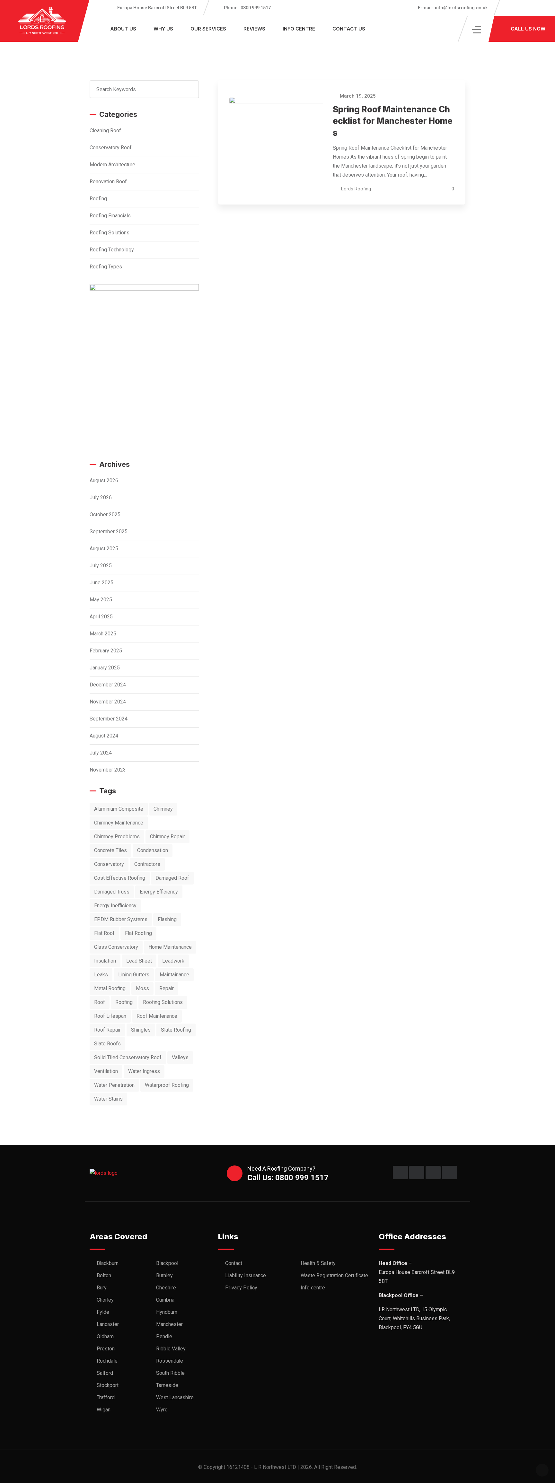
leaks (101, 975)
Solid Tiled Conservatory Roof (128, 1057)
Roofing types (106, 267)
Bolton (104, 1275)
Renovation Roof (108, 182)
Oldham (105, 1336)
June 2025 (101, 583)
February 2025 (106, 651)
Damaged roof (172, 878)
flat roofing (138, 933)
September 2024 (109, 719)
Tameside (167, 1385)
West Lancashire (175, 1397)
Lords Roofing (356, 189)
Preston (106, 1349)
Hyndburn (166, 1312)
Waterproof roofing (167, 1085)
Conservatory (109, 864)
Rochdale (107, 1361)
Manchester (169, 1324)
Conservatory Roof (111, 147)
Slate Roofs (107, 1044)
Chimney (163, 809)
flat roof (104, 933)
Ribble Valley (171, 1349)
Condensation (152, 850)
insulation (105, 961)
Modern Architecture (112, 164)
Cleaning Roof (105, 130)
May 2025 (101, 600)
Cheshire (166, 1288)
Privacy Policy (241, 1288)
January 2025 (105, 668)
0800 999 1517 (247, 7)
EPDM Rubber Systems (120, 919)
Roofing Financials (110, 216)
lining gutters (133, 975)
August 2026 (104, 480)
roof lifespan (110, 1016)
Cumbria (165, 1300)
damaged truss (111, 892)
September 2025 (109, 531)
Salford (105, 1373)
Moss (142, 988)
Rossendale (169, 1361)
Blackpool (167, 1263)
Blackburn (108, 1263)
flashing (167, 919)
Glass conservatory (116, 947)
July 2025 (101, 566)
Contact (233, 1263)
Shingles (141, 1030)
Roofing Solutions (109, 233)
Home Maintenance (170, 947)
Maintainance (174, 975)
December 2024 (108, 685)
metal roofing (110, 988)
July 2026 (101, 497)
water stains (108, 1099)
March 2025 (103, 634)
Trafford (106, 1397)
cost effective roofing (119, 878)
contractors (147, 864)
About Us (123, 29)
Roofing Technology (112, 250)
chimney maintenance (118, 823)
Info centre (299, 29)
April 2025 (101, 617)
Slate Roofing (176, 1030)
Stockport (108, 1385)
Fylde (103, 1312)
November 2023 (108, 770)
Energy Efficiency (159, 892)
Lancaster (108, 1324)
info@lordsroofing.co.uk (453, 7)
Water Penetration (114, 1085)
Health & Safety (318, 1263)
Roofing (98, 199)
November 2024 (108, 702)
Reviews (254, 29)
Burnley (164, 1275)
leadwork (173, 961)
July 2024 (101, 753)
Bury (102, 1288)
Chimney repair (167, 836)
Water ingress (144, 1071)
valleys (180, 1057)
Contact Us (348, 29)
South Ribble (170, 1373)
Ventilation (106, 1071)
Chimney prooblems (117, 836)
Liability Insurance (245, 1275)
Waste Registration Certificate (334, 1275)
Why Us (163, 29)
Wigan (103, 1410)
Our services (208, 29)
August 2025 (104, 548)
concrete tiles (110, 850)
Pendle (164, 1336)
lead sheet (139, 961)
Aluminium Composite (118, 809)
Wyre (162, 1410)
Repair (166, 988)
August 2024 (104, 736)
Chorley (105, 1300)
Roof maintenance (157, 1016)
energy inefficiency (115, 906)
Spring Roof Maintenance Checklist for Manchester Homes (393, 121)
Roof (99, 1002)
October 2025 (105, 514)
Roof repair (107, 1030)
